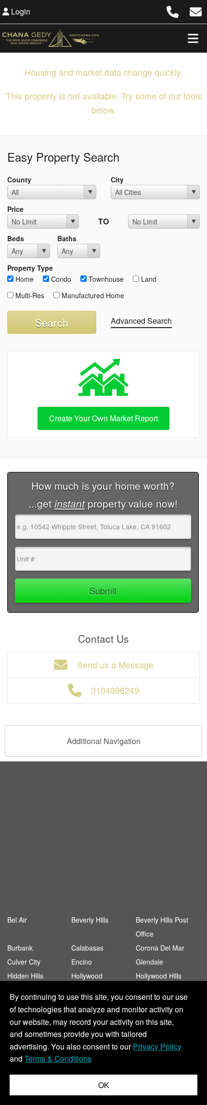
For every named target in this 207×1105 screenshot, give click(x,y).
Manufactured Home (92, 295)
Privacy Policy (157, 1046)
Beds (15, 238)
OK (103, 1085)
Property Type (30, 268)
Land (147, 279)
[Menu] (193, 38)
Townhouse (105, 279)
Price (15, 209)
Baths (67, 238)
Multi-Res (28, 295)
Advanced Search (141, 320)
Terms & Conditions (58, 1058)
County (19, 179)
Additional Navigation (104, 740)
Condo (60, 279)
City (117, 179)
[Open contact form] (196, 10)
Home (23, 279)
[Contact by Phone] (173, 10)
